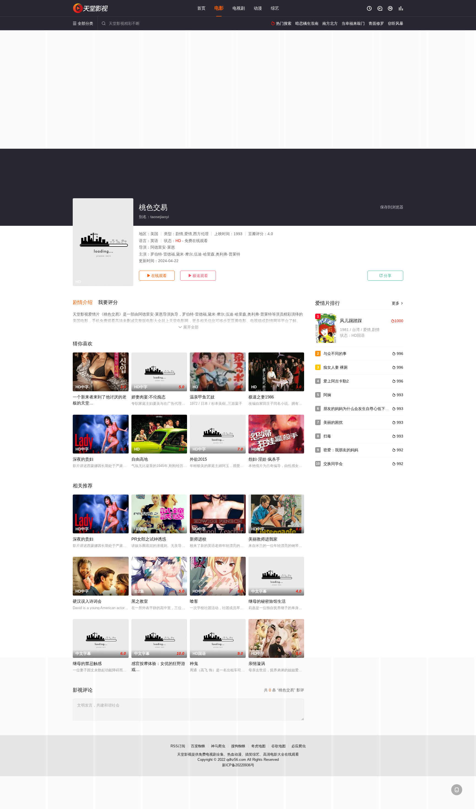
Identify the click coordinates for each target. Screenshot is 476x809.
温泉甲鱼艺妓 (202, 397)
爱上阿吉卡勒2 (336, 381)
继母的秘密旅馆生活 (267, 601)
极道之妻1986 (261, 397)
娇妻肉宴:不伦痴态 (148, 397)
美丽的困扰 (333, 422)
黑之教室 (139, 601)
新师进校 (198, 539)
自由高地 (139, 459)
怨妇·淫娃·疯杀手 (264, 459)
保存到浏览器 (391, 207)
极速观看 (198, 275)
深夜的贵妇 (83, 459)
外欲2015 (198, 459)
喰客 (194, 601)
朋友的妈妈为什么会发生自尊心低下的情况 (360, 408)
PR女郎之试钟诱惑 (148, 539)
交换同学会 (333, 463)
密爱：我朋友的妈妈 (340, 450)
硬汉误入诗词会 (87, 601)
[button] (85, 302)
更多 (397, 303)
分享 (385, 275)
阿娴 (327, 395)
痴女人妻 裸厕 (335, 367)
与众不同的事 (335, 353)
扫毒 (327, 436)
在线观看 (157, 275)
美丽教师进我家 (262, 539)
